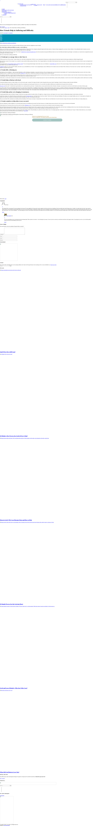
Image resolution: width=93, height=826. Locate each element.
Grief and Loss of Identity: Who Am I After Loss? (13, 688)
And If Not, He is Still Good (7, 352)
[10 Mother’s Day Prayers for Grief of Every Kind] (46, 354)
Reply (3, 212)
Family (5, 13)
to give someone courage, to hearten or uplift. (15, 63)
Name (1, 236)
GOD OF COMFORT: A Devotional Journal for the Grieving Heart (44, 117)
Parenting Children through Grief (10, 12)
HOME (3, 9)
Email (1, 238)
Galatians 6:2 (2, 66)
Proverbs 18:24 (29, 96)
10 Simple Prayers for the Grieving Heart (11, 604)
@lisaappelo (2, 795)
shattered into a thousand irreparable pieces (28, 51)
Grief (5, 198)
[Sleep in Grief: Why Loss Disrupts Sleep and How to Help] (46, 438)
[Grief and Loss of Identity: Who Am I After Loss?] (46, 606)
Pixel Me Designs (7, 825)
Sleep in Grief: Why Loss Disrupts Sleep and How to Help (16, 520)
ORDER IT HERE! (47, 120)
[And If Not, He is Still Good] (46, 270)
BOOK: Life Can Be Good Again (8, 10)
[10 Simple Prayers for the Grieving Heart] (46, 522)
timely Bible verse (53, 63)
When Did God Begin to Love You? (9, 772)
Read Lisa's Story (54, 264)
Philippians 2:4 (27, 105)
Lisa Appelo (9, 215)
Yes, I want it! (2, 26)
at (2, 206)
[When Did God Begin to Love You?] (46, 690)
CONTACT (4, 14)
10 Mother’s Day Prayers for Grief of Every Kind (13, 436)
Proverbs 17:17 (23, 73)
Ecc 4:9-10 (26, 110)
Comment (2, 234)
